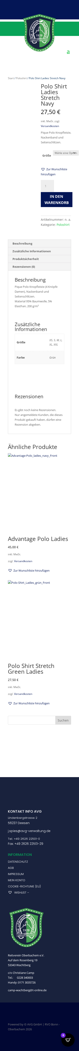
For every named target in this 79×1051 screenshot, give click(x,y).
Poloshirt (21, 78)
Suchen (63, 720)
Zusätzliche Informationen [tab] (32, 251)
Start (11, 78)
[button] (56, 171)
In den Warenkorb (57, 199)
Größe (46, 155)
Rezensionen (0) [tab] (24, 267)
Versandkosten (50, 126)
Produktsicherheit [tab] (26, 259)
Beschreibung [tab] (22, 243)
